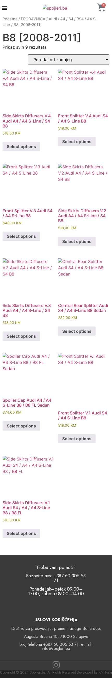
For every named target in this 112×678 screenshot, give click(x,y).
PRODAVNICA (33, 19)
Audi (53, 19)
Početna (10, 19)
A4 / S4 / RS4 (72, 19)
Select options (21, 146)
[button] (4, 8)
